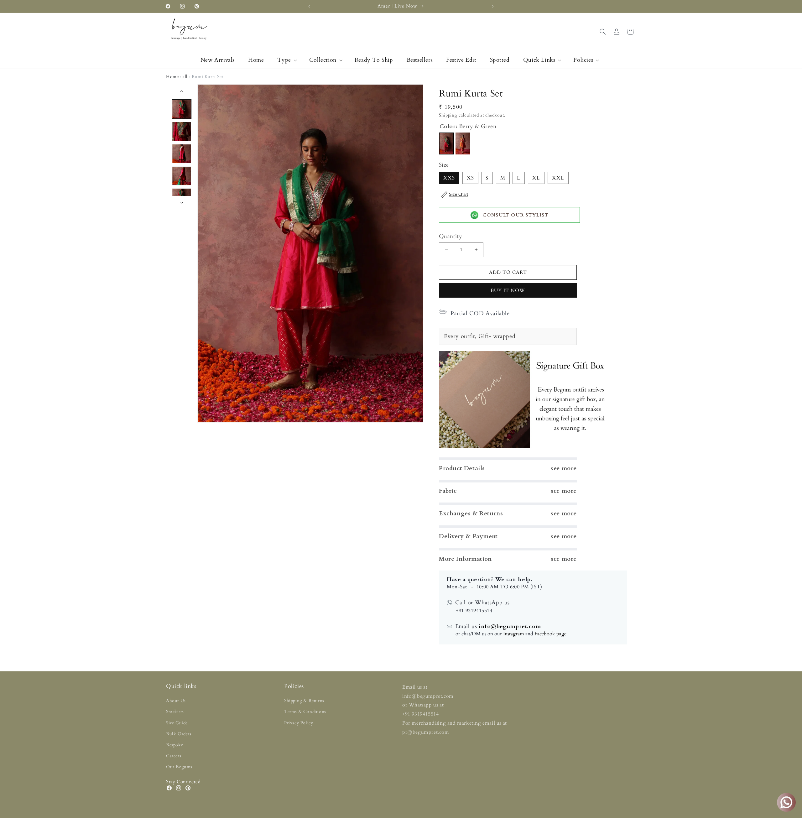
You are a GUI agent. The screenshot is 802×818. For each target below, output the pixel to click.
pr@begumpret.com (425, 732)
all (185, 77)
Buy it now (508, 290)
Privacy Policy (298, 723)
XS (470, 178)
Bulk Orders (178, 734)
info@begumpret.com (509, 626)
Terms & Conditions (305, 712)
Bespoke (174, 745)
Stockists (175, 712)
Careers (173, 756)
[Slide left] (182, 91)
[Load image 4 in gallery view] (181, 175)
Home (172, 77)
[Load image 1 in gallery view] (181, 109)
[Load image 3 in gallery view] (181, 153)
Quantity (450, 236)
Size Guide (177, 723)
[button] (286, 60)
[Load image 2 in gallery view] (181, 131)
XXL (558, 178)
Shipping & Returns (304, 701)
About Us (176, 701)
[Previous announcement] (309, 6)
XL (536, 178)
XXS (449, 178)
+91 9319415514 (420, 714)
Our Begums (179, 767)
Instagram (513, 633)
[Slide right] (182, 203)
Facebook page (550, 633)
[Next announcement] (493, 6)
